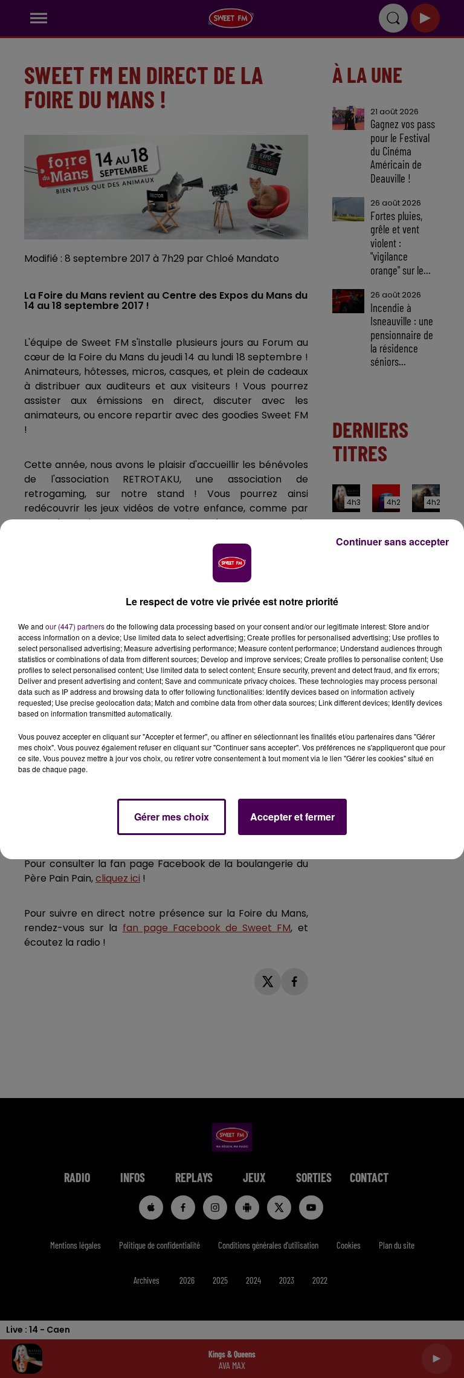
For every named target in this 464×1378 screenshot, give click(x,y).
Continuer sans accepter (392, 541)
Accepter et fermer (292, 817)
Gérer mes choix (171, 817)
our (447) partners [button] (75, 626)
